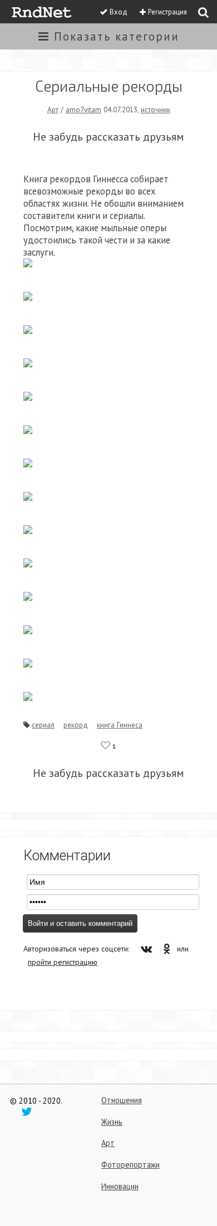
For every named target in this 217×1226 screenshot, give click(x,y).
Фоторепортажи (130, 1164)
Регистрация (167, 12)
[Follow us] (26, 1111)
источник (155, 109)
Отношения (121, 1100)
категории (116, 36)
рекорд (75, 725)
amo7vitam (83, 109)
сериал (43, 725)
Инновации (120, 1186)
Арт (52, 109)
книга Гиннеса (119, 725)
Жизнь (111, 1122)
